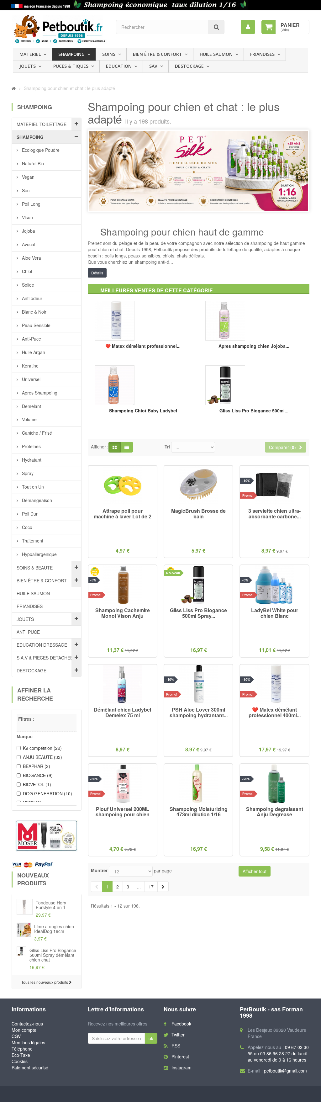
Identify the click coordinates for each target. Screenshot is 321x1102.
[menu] (248, 27)
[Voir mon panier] (268, 27)
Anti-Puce (31, 339)
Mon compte (24, 1030)
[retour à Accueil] (14, 88)
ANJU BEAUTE (42, 757)
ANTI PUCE (28, 632)
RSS (175, 1045)
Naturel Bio (32, 163)
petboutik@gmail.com (285, 1071)
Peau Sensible (35, 325)
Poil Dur (29, 514)
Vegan (27, 177)
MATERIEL (30, 54)
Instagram (181, 1067)
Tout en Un (32, 487)
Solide (27, 285)
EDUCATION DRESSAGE (42, 645)
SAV (153, 66)
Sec (25, 190)
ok (151, 1038)
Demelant (31, 406)
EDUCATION (119, 66)
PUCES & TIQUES (70, 66)
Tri (167, 446)
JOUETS (27, 66)
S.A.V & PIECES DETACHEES (46, 657)
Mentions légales (28, 1042)
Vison (27, 217)
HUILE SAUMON (216, 54)
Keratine (30, 366)
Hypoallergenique (39, 554)
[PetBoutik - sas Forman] (59, 29)
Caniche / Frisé (36, 433)
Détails (97, 272)
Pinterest (180, 1056)
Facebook (181, 1023)
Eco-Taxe (21, 1055)
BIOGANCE (38, 775)
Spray (27, 473)
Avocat (28, 244)
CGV (16, 1036)
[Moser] (46, 836)
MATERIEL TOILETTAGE (41, 124)
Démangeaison (36, 500)
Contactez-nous (27, 1023)
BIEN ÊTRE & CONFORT (157, 54)
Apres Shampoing (39, 392)
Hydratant (31, 460)
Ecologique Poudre (40, 150)
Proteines (31, 446)
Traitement (32, 541)
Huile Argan (33, 352)
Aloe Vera (31, 258)
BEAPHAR (36, 766)
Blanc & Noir (33, 312)
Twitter (178, 1034)
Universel (30, 379)
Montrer (99, 870)
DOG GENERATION (47, 793)
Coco (26, 527)
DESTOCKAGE (189, 66)
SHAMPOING (71, 54)
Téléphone (22, 1049)
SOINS (108, 54)
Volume (29, 419)
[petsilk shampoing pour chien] (160, 5)
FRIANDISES (262, 54)
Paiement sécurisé (30, 1067)
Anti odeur (31, 298)
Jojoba (28, 231)
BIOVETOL (37, 784)
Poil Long (30, 204)
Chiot (26, 271)
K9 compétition (42, 748)
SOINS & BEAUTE (35, 567)
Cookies (20, 1061)
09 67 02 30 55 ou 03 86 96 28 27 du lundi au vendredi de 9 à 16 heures (278, 1053)
